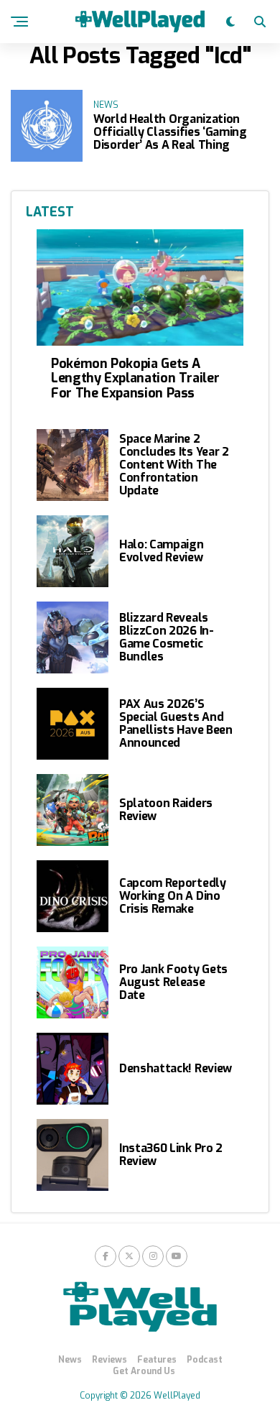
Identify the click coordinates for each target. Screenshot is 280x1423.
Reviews (109, 1360)
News (70, 1360)
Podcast (205, 1360)
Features (157, 1360)
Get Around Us (144, 1371)
